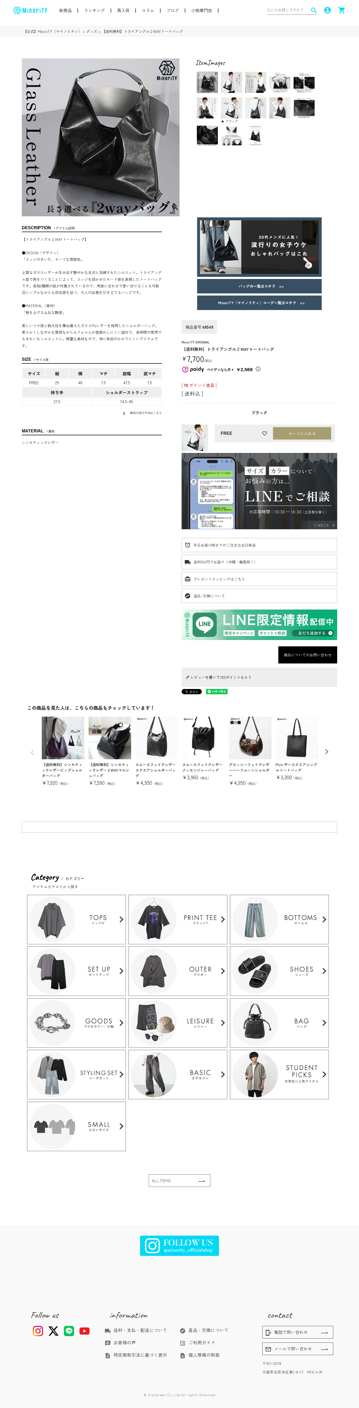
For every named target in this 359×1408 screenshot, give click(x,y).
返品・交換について (204, 1330)
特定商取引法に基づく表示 (136, 1355)
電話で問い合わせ (286, 1332)
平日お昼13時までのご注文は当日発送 (224, 545)
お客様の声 (120, 1342)
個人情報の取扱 (200, 1355)
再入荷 (123, 10)
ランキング (94, 10)
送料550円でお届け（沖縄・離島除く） (225, 562)
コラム (148, 10)
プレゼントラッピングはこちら (219, 579)
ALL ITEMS (161, 1180)
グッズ (91, 31)
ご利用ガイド (197, 1342)
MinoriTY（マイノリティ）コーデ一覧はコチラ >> (259, 302)
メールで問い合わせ (288, 1349)
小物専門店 (201, 10)
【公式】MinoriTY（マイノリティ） (52, 31)
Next (326, 751)
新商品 (65, 10)
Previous (32, 752)
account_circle (327, 10)
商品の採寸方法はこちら (141, 413)
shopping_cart (342, 10)
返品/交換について (209, 595)
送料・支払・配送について (136, 1330)
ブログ (172, 10)
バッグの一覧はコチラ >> (259, 286)
